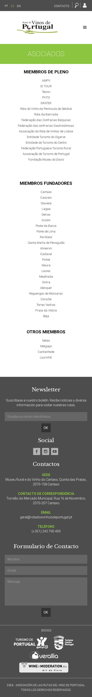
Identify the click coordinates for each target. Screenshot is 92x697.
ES (12, 6)
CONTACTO (61, 6)
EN (19, 6)
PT (6, 6)
